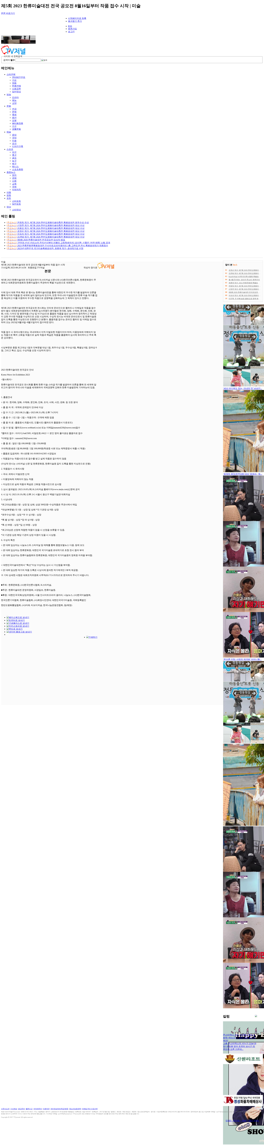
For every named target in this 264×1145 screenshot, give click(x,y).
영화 (14, 83)
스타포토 (16, 201)
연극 (14, 109)
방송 (9, 94)
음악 (14, 135)
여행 (9, 192)
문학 (14, 112)
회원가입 (72, 29)
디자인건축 (17, 146)
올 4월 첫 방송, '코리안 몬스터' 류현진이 (244, 280)
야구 (14, 152)
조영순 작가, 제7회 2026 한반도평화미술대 (245, 270)
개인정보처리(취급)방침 (59, 1109)
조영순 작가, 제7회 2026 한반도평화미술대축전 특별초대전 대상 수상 (45, 231)
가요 (14, 80)
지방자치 (16, 189)
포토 (9, 198)
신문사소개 (5, 1109)
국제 (14, 187)
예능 (14, 100)
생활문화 (16, 129)
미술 (14, 140)
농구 (14, 161)
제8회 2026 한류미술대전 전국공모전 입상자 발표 (36, 240)
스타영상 (16, 210)
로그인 (71, 31)
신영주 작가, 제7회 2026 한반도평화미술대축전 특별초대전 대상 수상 (45, 225)
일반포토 (16, 204)
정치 (14, 175)
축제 (14, 115)
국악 (14, 138)
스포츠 (10, 149)
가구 (14, 126)
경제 (14, 178)
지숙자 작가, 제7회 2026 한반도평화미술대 (245, 295)
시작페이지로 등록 (77, 18)
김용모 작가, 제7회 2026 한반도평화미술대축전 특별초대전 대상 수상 (45, 228)
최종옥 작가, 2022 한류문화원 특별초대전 (245, 283)
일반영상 (16, 92)
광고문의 (21, 1109)
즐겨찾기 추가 (75, 21)
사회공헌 (16, 89)
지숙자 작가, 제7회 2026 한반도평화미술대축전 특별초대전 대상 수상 (45, 234)
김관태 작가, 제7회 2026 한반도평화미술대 (245, 273)
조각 (14, 143)
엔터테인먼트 (18, 77)
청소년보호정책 (75, 1109)
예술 (9, 132)
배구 (14, 163)
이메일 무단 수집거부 (90, 1109)
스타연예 (11, 74)
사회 (14, 181)
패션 (14, 117)
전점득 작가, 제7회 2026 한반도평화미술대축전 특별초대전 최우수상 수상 (48, 222)
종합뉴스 (11, 172)
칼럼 (9, 195)
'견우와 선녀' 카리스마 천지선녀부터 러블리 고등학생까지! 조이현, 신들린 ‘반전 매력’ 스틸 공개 (58, 242)
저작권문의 (38, 1109)
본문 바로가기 (8, 13)
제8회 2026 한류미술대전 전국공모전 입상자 (246, 292)
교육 (14, 184)
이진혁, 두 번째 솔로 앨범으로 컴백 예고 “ (245, 299)
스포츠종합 (17, 169)
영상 (9, 207)
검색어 (9, 60)
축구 (14, 155)
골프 (14, 158)
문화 (9, 106)
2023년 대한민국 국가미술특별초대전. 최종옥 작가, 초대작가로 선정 (45, 248)
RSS (70, 26)
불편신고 (29, 1109)
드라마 (15, 97)
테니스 (15, 166)
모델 (14, 120)
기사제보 (13, 1109)
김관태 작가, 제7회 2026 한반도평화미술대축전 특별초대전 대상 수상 (45, 237)
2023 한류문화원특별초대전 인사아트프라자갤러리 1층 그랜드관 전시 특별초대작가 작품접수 (57, 245)
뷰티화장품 (17, 123)
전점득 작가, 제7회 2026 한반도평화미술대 (245, 286)
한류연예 (16, 86)
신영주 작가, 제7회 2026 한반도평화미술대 (245, 289)
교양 (14, 103)
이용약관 (46, 1109)
